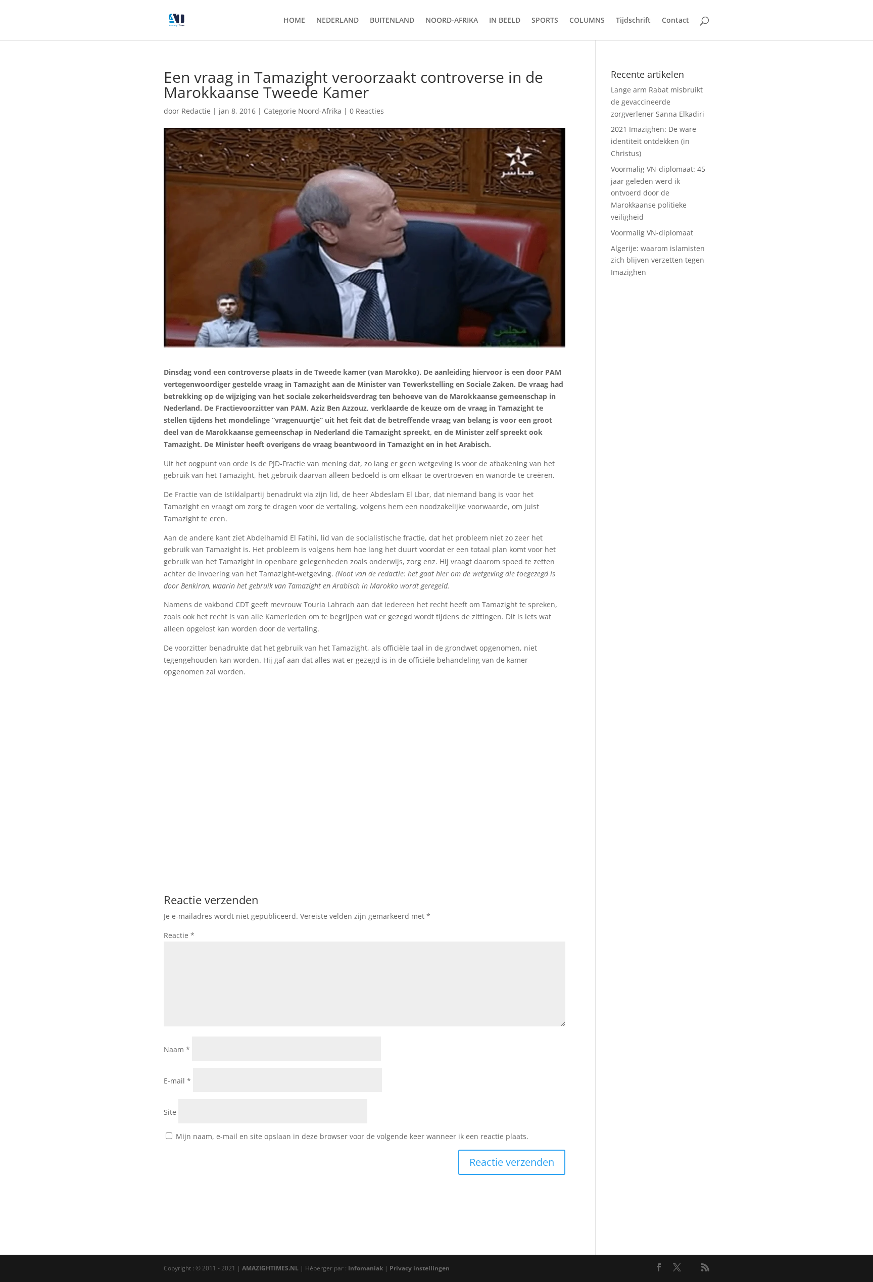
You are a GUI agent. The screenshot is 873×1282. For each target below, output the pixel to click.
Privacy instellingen (420, 1268)
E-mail (177, 1081)
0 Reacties (367, 111)
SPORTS (544, 21)
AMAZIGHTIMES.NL (270, 1268)
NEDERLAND (337, 21)
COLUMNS (587, 21)
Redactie (196, 111)
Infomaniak (365, 1268)
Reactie (179, 935)
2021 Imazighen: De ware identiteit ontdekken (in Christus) (653, 141)
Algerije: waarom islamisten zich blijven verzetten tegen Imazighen (658, 260)
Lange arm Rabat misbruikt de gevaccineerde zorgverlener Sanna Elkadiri (657, 102)
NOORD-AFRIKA (451, 21)
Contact (675, 21)
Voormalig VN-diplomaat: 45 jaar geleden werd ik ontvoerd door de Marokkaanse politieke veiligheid (658, 193)
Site (170, 1112)
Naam (177, 1049)
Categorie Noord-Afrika (303, 111)
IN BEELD (504, 21)
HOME (294, 21)
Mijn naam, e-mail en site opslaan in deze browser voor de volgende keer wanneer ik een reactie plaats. (352, 1136)
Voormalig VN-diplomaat (652, 232)
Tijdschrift (633, 21)
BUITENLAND (392, 21)
